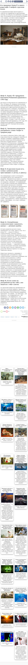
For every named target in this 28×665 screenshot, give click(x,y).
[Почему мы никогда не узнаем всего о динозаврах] (7, 598)
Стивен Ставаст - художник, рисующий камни (20, 425)
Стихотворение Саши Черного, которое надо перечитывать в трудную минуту (7, 526)
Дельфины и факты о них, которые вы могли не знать (7, 400)
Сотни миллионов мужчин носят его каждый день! (20, 624)
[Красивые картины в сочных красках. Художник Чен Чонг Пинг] (7, 503)
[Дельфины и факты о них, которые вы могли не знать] (7, 411)
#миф (26, 313)
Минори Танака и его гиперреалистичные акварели (21, 400)
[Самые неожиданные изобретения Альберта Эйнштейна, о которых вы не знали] (21, 571)
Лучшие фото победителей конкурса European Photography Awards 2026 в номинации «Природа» (21, 371)
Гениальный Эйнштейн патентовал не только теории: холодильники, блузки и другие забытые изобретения (20, 576)
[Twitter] (23, 307)
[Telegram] (13, 307)
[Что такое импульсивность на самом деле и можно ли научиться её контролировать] (21, 645)
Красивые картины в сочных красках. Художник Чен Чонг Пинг (7, 490)
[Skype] (20, 307)
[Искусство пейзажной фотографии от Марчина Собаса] (1, 1)
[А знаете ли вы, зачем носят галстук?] (21, 622)
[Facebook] (5, 307)
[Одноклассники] (10, 307)
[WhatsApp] (18, 307)
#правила (26, 310)
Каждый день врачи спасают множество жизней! (7, 382)
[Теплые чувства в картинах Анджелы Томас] (7, 436)
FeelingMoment (24, 316)
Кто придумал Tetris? (7, 631)
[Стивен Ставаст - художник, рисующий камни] (21, 436)
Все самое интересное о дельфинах (7, 413)
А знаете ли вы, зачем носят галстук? (20, 614)
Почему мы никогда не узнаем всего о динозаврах (7, 589)
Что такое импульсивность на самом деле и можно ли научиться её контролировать (21, 634)
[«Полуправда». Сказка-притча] (7, 464)
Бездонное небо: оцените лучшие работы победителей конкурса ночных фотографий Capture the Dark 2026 (20, 491)
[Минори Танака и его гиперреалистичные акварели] (21, 411)
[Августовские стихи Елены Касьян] (7, 623)
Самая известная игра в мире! (7, 643)
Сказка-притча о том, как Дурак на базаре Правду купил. (7, 467)
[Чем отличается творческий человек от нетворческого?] (27, 1)
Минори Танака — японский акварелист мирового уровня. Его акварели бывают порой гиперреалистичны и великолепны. (21, 416)
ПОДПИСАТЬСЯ (18, 1)
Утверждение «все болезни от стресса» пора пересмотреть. (20, 604)
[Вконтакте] (7, 307)
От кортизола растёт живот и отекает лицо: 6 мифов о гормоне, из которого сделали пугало (21, 590)
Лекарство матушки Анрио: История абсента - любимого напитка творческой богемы (7, 562)
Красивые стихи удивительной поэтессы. (7, 625)
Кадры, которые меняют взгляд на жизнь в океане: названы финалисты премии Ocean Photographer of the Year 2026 (21, 459)
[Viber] (15, 307)
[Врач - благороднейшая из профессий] (7, 379)
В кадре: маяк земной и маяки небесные (21, 507)
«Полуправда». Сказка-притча (7, 456)
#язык (22, 310)
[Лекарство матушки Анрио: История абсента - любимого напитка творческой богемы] (7, 573)
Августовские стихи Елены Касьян (7, 614)
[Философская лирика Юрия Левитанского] (21, 535)
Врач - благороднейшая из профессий (7, 369)
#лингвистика (25, 314)
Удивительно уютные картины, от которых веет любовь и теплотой (7, 439)
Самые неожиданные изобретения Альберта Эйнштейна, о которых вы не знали (20, 562)
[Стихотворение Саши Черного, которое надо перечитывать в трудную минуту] (7, 537)
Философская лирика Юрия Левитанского (20, 525)
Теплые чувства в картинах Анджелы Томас (7, 425)
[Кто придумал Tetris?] (7, 641)
